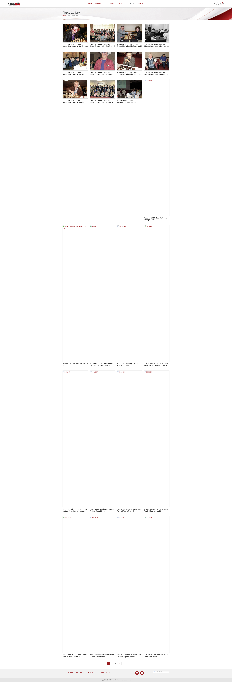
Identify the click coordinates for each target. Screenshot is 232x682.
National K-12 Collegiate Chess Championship (155, 219)
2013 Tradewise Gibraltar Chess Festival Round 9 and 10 (102, 510)
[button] (214, 4)
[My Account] (217, 4)
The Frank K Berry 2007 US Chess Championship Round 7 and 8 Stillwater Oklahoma (128, 74)
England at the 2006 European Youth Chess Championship (101, 364)
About (132, 4)
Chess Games (110, 4)
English (159, 671)
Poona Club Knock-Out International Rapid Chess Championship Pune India (126, 102)
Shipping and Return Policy (74, 672)
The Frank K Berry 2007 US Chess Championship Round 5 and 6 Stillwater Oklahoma (155, 74)
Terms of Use (92, 672)
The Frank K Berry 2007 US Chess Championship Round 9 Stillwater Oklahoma (101, 74)
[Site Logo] (14, 4)
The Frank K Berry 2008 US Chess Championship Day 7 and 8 (102, 45)
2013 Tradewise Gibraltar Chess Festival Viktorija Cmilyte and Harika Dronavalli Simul (75, 511)
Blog (120, 4)
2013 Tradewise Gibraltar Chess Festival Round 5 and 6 (156, 510)
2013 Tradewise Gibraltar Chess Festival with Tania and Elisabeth (156, 364)
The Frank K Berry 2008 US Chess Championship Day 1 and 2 (75, 73)
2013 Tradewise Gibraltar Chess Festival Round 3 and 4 (75, 656)
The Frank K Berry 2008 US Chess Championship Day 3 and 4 (156, 45)
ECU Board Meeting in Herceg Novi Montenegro (128, 364)
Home (90, 4)
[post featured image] (75, 33)
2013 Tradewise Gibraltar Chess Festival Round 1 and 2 (102, 656)
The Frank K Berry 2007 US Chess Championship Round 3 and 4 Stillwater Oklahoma (74, 102)
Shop (126, 4)
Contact (140, 4)
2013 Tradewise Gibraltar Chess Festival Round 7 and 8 (129, 510)
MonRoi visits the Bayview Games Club (75, 364)
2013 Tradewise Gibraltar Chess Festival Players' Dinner (129, 656)
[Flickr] (142, 673)
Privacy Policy (104, 672)
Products (99, 4)
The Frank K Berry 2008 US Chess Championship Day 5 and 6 (129, 45)
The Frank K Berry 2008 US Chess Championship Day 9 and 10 (74, 46)
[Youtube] (137, 673)
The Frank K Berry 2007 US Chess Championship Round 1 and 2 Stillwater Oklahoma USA (102, 102)
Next (123, 663)
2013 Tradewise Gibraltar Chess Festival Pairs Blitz (156, 656)
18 (119, 663)
